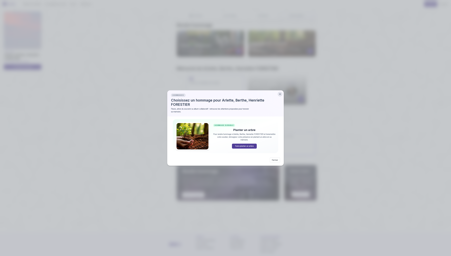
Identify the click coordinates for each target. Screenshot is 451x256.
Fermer (275, 160)
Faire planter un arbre (244, 146)
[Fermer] (280, 94)
